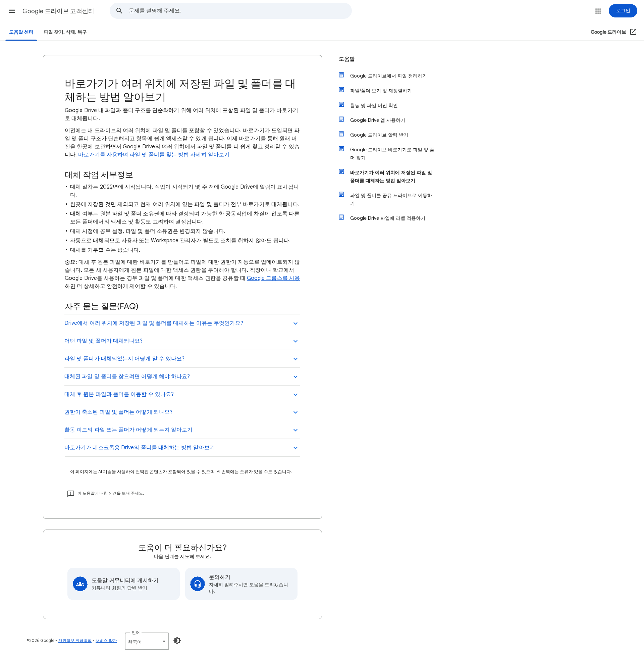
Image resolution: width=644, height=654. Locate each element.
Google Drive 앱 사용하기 (377, 120)
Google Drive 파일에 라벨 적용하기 (387, 218)
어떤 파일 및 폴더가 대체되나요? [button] (103, 341)
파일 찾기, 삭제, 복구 (65, 32)
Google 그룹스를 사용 (273, 278)
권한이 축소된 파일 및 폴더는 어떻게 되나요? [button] (118, 412)
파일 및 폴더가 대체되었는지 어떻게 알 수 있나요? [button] (124, 358)
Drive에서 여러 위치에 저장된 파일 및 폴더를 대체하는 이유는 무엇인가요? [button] (153, 323)
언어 (136, 632)
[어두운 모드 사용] (177, 641)
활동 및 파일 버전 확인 (374, 105)
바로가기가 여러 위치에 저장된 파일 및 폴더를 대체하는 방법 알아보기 (391, 176)
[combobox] (240, 10)
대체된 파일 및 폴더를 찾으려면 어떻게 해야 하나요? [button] (127, 376)
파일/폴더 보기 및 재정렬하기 (381, 91)
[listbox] (147, 641)
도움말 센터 (21, 32)
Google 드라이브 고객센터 (58, 11)
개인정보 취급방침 (75, 640)
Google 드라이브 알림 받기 (379, 135)
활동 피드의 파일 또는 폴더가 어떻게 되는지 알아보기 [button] (128, 429)
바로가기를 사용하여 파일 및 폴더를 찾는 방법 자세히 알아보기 (153, 154)
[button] (12, 11)
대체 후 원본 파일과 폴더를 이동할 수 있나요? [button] (119, 394)
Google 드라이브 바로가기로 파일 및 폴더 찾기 (392, 154)
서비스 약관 (106, 640)
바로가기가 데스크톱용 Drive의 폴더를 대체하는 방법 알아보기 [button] (139, 447)
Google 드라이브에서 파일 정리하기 (388, 76)
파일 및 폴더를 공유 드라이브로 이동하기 (391, 199)
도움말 (347, 59)
